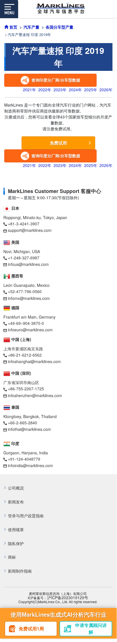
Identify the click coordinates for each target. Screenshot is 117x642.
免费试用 (58, 143)
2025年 (90, 89)
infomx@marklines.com (29, 298)
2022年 (44, 89)
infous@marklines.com (28, 264)
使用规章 (16, 529)
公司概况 (16, 488)
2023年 (60, 89)
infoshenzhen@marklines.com (35, 395)
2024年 (75, 89)
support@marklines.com (30, 230)
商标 (12, 557)
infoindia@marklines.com (30, 465)
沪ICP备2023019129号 (67, 597)
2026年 (105, 89)
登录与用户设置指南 (26, 515)
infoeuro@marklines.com (30, 329)
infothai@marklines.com (29, 429)
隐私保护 (16, 543)
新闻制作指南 (20, 571)
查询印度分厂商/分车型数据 (55, 80)
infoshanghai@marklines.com (34, 361)
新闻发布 (16, 501)
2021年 (29, 89)
